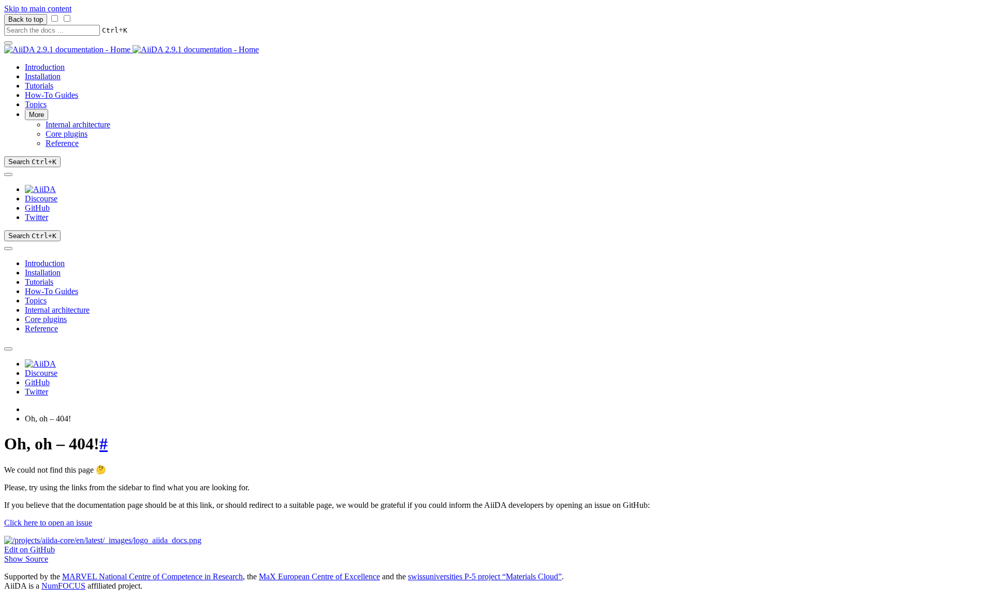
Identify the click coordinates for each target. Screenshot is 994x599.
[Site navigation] (8, 43)
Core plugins (66, 133)
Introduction (45, 67)
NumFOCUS (63, 585)
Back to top (25, 19)
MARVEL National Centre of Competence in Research (152, 576)
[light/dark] (8, 174)
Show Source (26, 558)
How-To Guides (51, 95)
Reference (62, 143)
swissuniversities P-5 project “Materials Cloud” (485, 576)
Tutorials (39, 85)
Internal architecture (78, 124)
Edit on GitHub (29, 549)
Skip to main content (37, 8)
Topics (36, 104)
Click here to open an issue (48, 522)
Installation (43, 76)
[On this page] (8, 248)
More (36, 115)
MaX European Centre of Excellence (319, 576)
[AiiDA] (40, 189)
